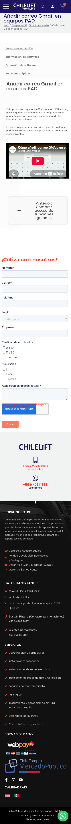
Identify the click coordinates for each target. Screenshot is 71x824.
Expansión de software (20, 65)
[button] (63, 816)
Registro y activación (19, 48)
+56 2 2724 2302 (35, 466)
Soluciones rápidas (39, 25)
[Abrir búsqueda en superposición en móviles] (43, 6)
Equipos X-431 (19, 25)
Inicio (6, 25)
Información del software (22, 56)
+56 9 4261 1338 (35, 484)
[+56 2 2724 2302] (35, 460)
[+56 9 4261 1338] (35, 478)
